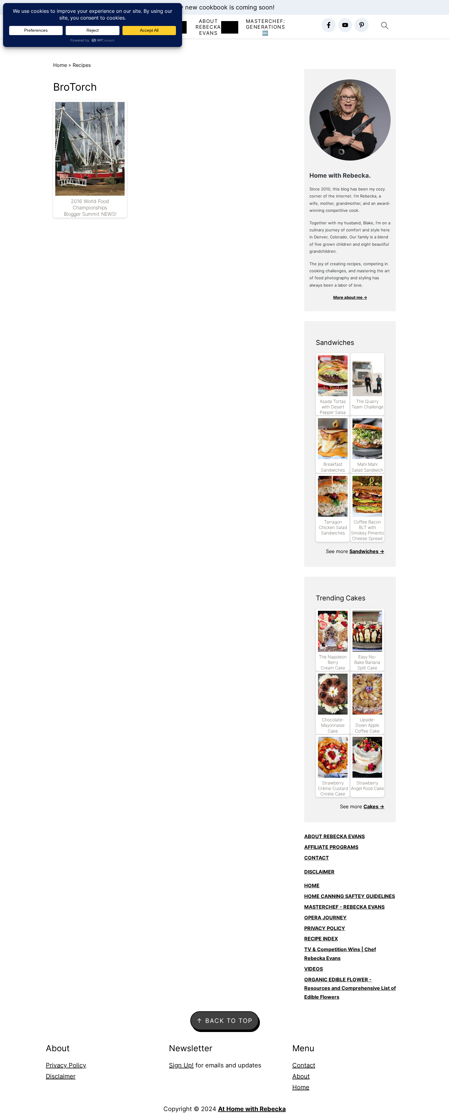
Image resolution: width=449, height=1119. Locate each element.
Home (60, 65)
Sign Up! (181, 1065)
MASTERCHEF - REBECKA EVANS (344, 907)
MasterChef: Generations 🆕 (265, 27)
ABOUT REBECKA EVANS (334, 836)
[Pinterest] (362, 25)
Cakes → (373, 806)
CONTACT (316, 858)
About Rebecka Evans (208, 27)
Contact (303, 1065)
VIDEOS (313, 969)
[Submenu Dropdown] (229, 27)
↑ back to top (224, 1020)
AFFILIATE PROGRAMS (331, 847)
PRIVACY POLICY (324, 928)
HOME (311, 885)
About (301, 1076)
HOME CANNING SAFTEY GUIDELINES (349, 896)
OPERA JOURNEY (325, 917)
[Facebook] (329, 25)
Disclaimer (60, 1076)
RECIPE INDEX (321, 939)
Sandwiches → (366, 551)
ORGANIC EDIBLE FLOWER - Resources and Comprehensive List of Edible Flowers (350, 988)
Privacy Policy (66, 1065)
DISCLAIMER (319, 872)
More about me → (350, 297)
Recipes (82, 65)
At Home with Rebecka (252, 1109)
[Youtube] (345, 25)
